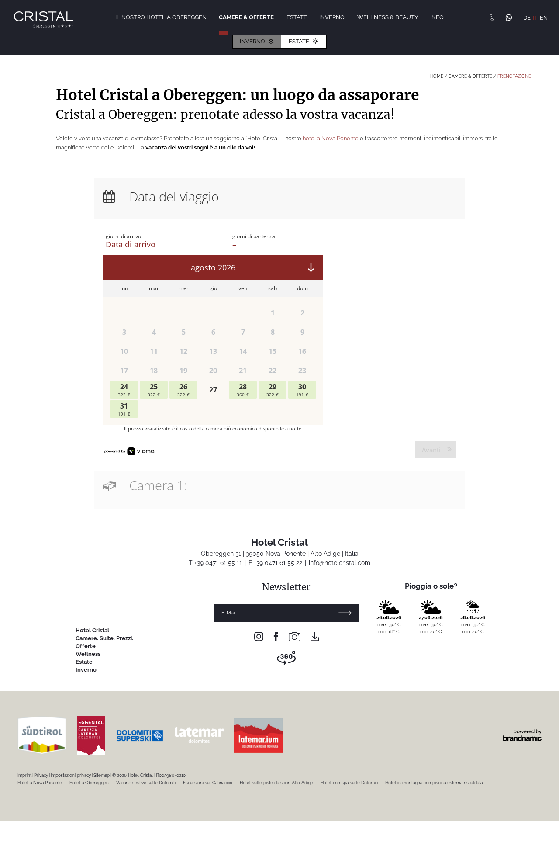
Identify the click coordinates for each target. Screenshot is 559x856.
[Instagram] (259, 637)
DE (527, 17)
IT (535, 17)
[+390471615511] (509, 19)
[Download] (314, 637)
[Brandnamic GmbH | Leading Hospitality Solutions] (522, 735)
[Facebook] (276, 637)
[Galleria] (294, 637)
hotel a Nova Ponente (331, 138)
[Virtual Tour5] (286, 658)
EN (544, 17)
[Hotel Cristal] (43, 19)
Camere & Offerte (471, 76)
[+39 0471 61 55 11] (491, 17)
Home (437, 76)
